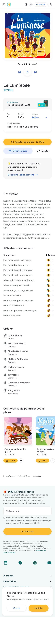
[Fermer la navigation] (4, 4)
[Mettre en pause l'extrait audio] (27, 72)
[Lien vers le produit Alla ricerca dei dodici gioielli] (18, 430)
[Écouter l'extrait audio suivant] (35, 72)
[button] (31, 4)
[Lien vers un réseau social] (5, 563)
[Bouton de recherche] (26, 4)
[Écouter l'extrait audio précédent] (19, 72)
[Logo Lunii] (9, 4)
